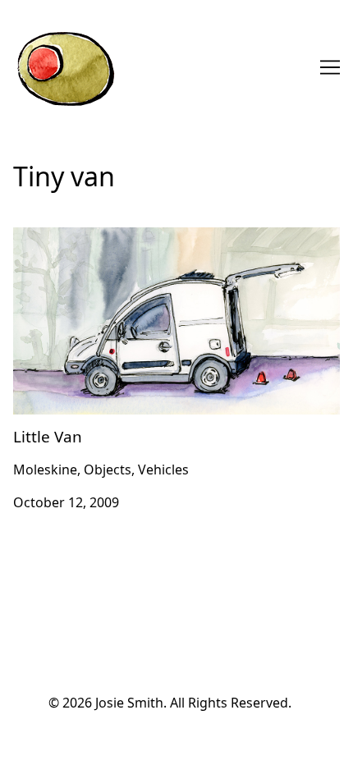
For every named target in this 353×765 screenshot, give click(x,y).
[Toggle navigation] (330, 67)
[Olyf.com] (65, 67)
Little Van (42, 237)
